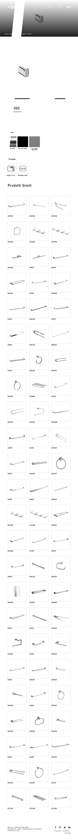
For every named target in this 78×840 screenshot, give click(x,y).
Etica (18, 830)
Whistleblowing (12, 830)
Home (6, 34)
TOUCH (24, 34)
